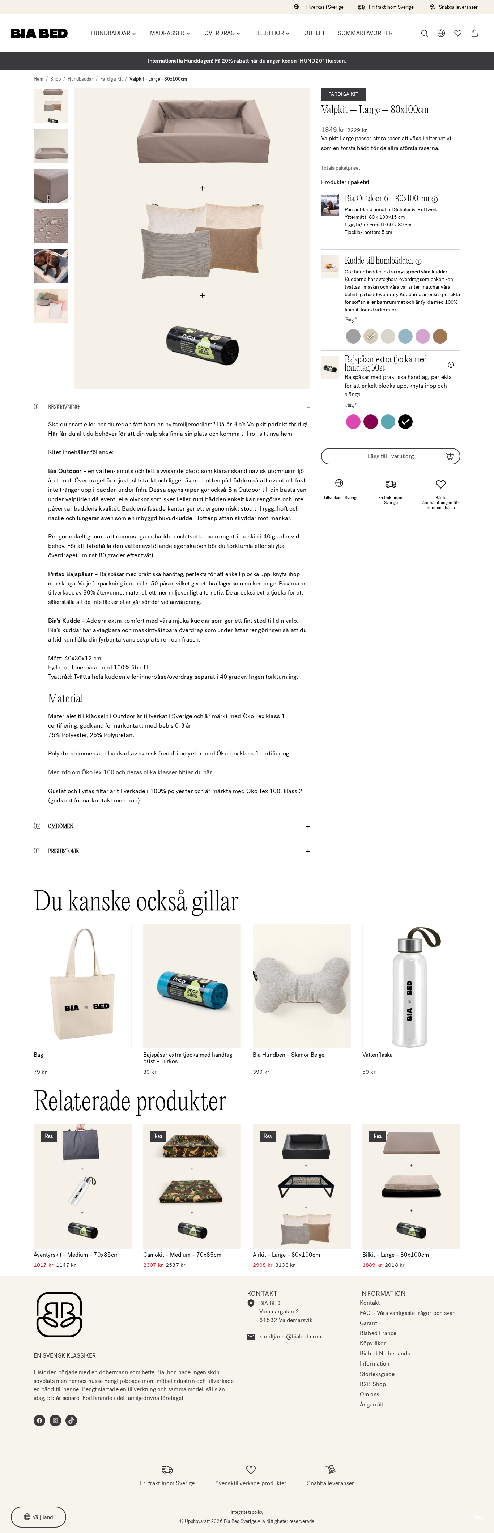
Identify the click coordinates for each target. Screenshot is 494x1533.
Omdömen (60, 826)
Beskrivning (64, 407)
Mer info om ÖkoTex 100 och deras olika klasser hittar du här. (131, 772)
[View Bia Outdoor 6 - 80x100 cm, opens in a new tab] (437, 199)
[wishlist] (458, 33)
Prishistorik (63, 851)
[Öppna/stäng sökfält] (424, 33)
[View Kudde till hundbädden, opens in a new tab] (421, 261)
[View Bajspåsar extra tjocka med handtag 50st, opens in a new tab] (453, 364)
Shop (55, 79)
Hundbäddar (80, 79)
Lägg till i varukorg (391, 456)
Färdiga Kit (111, 79)
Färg (351, 320)
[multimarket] (441, 33)
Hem (38, 79)
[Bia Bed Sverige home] (39, 33)
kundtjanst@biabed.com (290, 1336)
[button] (474, 33)
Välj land (43, 1517)
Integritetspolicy (247, 1512)
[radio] (353, 336)
